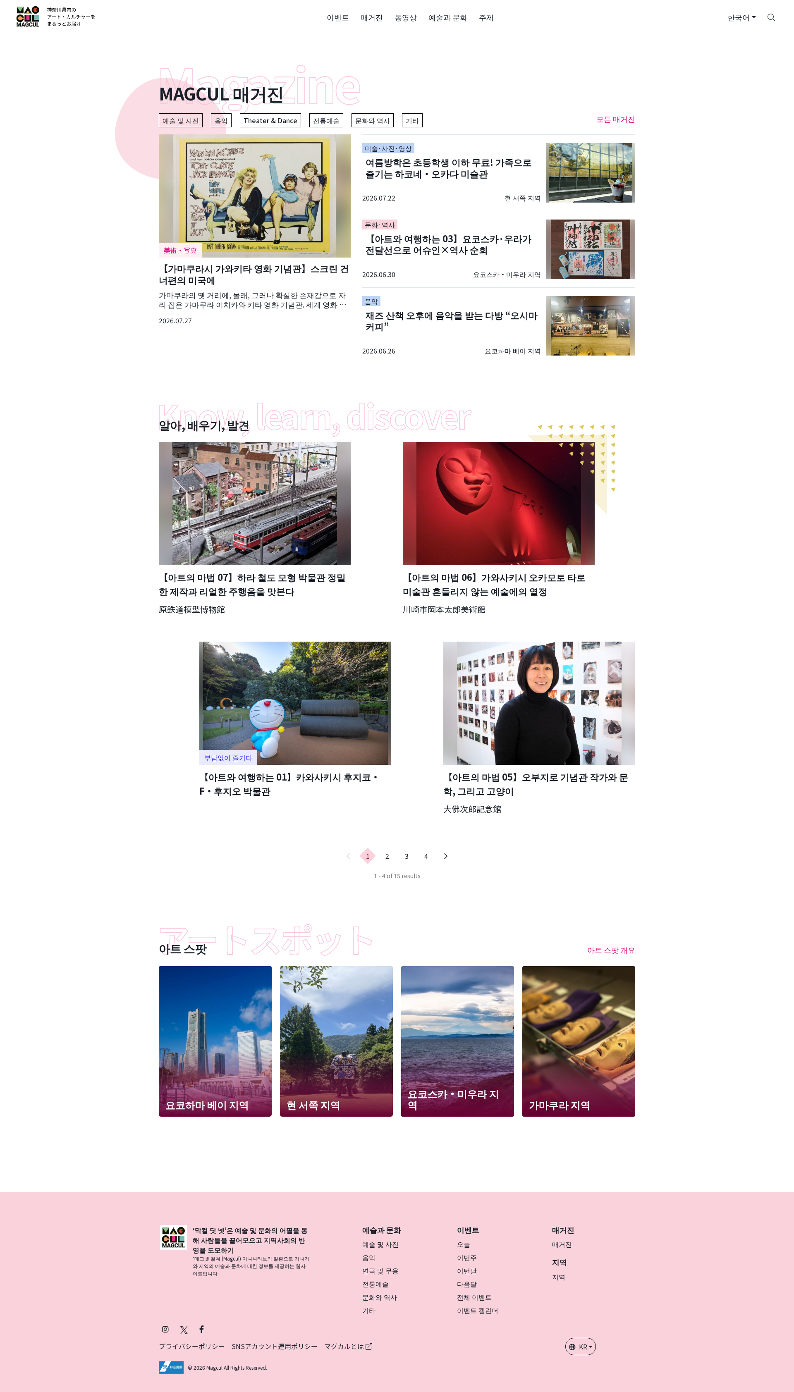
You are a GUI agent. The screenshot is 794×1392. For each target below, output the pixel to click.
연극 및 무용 (380, 1270)
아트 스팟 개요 (611, 949)
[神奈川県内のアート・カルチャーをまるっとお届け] (56, 16)
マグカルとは (345, 1346)
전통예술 (326, 120)
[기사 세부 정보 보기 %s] (255, 229)
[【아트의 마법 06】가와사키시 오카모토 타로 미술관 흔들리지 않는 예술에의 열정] (499, 528)
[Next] (446, 856)
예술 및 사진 (181, 120)
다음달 (467, 1284)
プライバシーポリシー (192, 1346)
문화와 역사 (372, 120)
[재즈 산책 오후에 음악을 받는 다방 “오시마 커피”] (498, 326)
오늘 (463, 1244)
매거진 (562, 1244)
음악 (221, 120)
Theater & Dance (270, 120)
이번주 (467, 1257)
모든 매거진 (615, 118)
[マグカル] (173, 1251)
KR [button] (583, 1346)
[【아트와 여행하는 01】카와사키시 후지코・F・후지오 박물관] (295, 720)
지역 (558, 1277)
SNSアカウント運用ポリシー (275, 1346)
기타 (412, 120)
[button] (338, 16)
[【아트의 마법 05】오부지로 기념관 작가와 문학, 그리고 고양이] (539, 728)
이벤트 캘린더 (477, 1310)
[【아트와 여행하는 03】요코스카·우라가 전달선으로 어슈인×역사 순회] (498, 249)
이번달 (467, 1270)
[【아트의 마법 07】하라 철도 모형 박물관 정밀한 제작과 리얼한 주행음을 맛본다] (255, 528)
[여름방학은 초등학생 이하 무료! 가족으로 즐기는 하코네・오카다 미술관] (498, 173)
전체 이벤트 (474, 1297)
